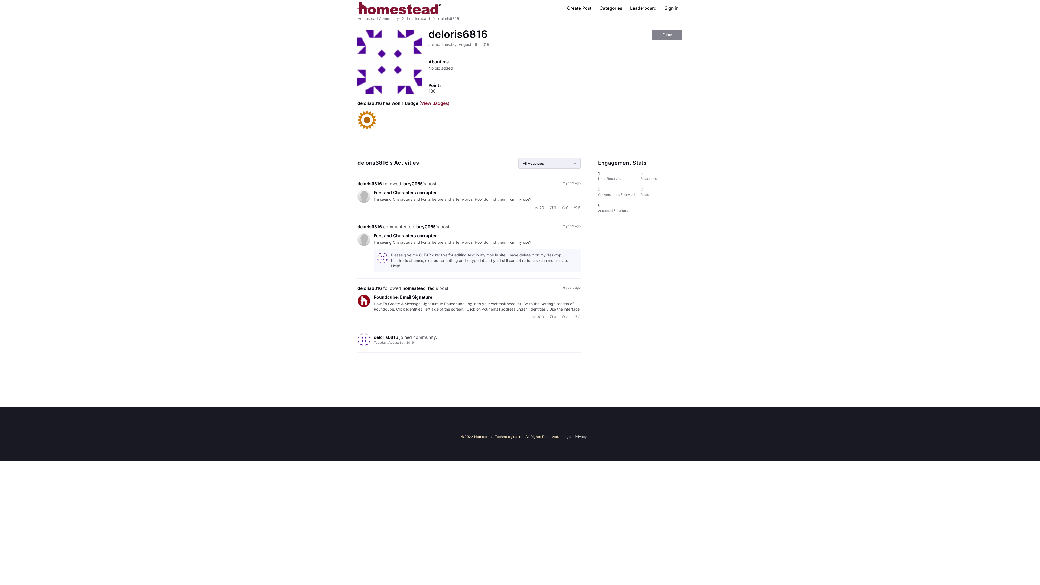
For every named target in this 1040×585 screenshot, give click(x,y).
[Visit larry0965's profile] (364, 196)
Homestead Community (378, 18)
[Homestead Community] (399, 8)
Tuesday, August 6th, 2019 (394, 342)
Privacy (581, 436)
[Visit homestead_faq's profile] (364, 300)
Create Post (579, 8)
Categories (611, 8)
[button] (539, 207)
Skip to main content (22, 4)
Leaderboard (643, 8)
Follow (667, 35)
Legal (567, 436)
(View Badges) (434, 103)
